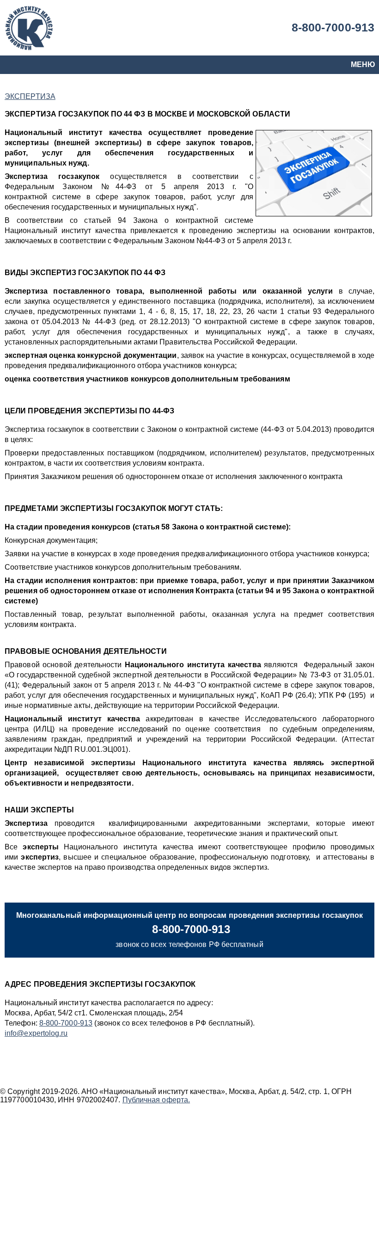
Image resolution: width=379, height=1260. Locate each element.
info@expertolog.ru (36, 1033)
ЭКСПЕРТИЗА (30, 96)
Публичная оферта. (156, 1100)
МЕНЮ (363, 64)
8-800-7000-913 (333, 27)
